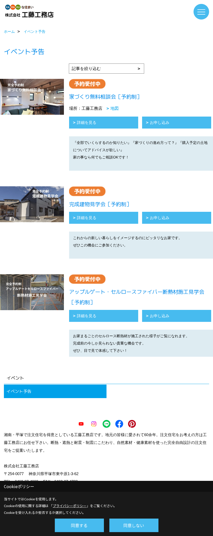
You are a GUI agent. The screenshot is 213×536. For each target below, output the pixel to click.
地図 (114, 108)
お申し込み (159, 122)
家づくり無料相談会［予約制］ (105, 96)
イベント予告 (18, 391)
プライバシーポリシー (69, 505)
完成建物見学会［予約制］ (100, 204)
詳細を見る (86, 122)
